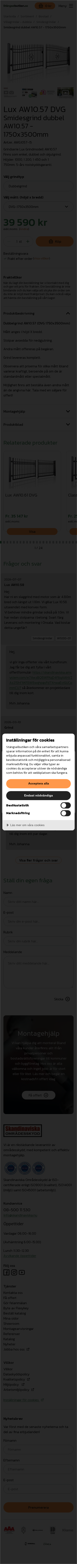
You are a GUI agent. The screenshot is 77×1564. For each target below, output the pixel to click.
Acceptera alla (38, 783)
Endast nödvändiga (38, 795)
